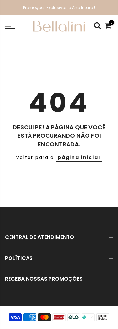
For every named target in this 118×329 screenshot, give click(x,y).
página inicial (79, 157)
